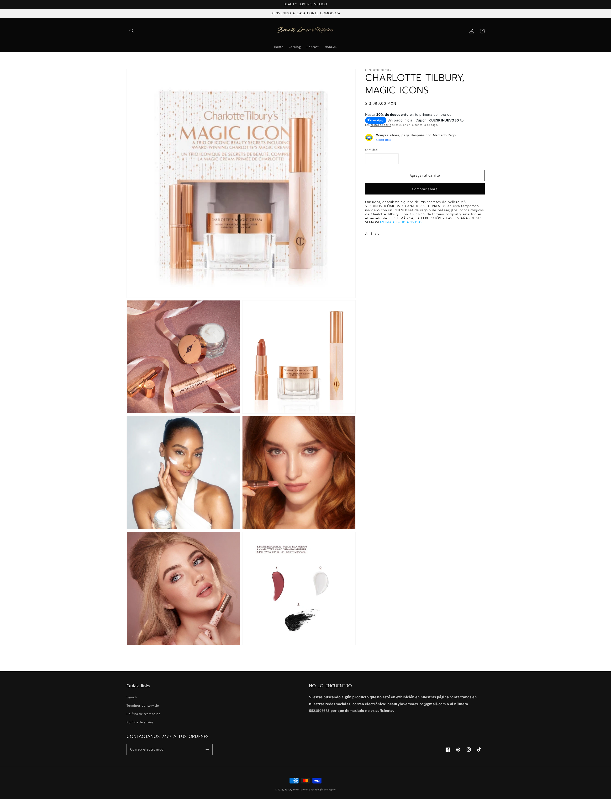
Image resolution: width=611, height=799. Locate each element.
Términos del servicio (142, 705)
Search (131, 697)
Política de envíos (140, 722)
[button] (131, 31)
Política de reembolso (143, 714)
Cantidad (371, 150)
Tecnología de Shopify (323, 789)
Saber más (383, 139)
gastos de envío (380, 125)
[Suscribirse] (207, 749)
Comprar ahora (425, 189)
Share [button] (375, 233)
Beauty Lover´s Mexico (297, 789)
